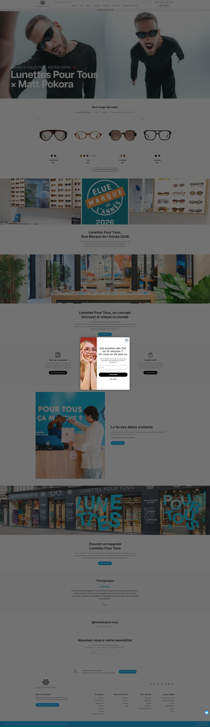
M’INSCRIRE (113, 374)
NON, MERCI (113, 379)
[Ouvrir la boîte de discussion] (207, 713)
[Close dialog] (127, 340)
